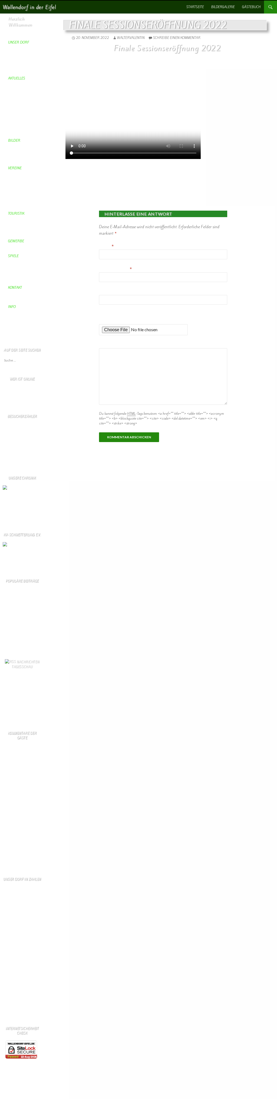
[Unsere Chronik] (16, 487)
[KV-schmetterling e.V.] (22, 548)
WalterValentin (131, 37)
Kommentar (110, 345)
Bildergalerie (223, 7)
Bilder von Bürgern (17, 639)
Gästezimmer (12, 614)
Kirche (7, 634)
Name (106, 246)
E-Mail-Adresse (115, 269)
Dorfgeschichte (13, 644)
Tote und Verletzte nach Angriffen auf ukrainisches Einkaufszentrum (24, 681)
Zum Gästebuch (13, 861)
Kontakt (8, 624)
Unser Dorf (11, 629)
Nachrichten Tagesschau (25, 664)
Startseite (195, 7)
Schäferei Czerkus (15, 605)
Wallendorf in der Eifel (29, 7)
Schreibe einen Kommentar (176, 37)
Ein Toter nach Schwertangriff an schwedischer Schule (22, 705)
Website (106, 291)
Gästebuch (251, 7)
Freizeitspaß (11, 619)
